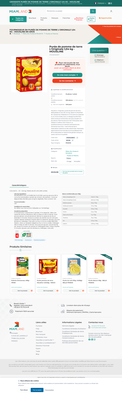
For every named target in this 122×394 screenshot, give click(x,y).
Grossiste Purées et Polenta (54, 3)
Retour (119, 37)
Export (38, 348)
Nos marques (40, 334)
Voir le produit (22, 291)
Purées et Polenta (52, 34)
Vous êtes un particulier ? (45, 340)
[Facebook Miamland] (89, 339)
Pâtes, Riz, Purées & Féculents (33, 33)
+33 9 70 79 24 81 (100, 62)
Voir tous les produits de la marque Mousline (72, 172)
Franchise (66, 18)
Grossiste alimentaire (17, 3)
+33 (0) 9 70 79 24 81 (98, 326)
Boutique (17, 33)
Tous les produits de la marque (112, 26)
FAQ (37, 329)
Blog (37, 354)
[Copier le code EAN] (77, 138)
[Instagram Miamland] (111, 3)
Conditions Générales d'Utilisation (74, 329)
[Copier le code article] (72, 140)
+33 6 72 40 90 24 (99, 57)
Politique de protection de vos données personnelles (72, 342)
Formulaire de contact (98, 327)
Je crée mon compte (66, 75)
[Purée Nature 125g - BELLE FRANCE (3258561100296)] (99, 266)
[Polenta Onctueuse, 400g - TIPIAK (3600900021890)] (22, 266)
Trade (38, 351)
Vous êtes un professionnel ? (46, 343)
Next (114, 274)
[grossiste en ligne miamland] (20, 11)
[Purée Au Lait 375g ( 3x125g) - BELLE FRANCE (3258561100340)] (74, 266)
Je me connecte (66, 81)
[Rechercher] (93, 11)
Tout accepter (37, 390)
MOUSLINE (54, 172)
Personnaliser (49, 390)
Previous (8, 274)
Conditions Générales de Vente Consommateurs (73, 337)
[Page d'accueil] (10, 33)
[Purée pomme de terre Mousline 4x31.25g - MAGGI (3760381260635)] (48, 266)
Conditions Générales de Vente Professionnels (73, 332)
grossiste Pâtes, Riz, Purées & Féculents (35, 3)
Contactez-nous (41, 337)
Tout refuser (24, 390)
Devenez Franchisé (42, 346)
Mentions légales (68, 326)
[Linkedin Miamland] (109, 3)
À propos (39, 326)
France (69, 158)
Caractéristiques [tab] (19, 185)
